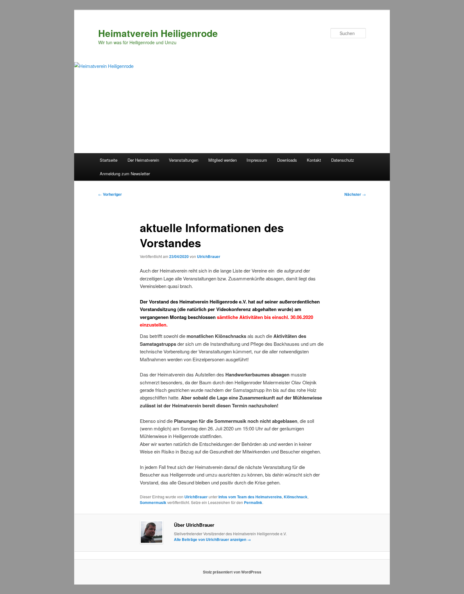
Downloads (287, 160)
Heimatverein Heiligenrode (158, 33)
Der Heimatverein (143, 160)
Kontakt (314, 160)
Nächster (355, 194)
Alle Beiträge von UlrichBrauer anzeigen (212, 539)
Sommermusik (153, 502)
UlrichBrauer (208, 256)
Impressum (257, 160)
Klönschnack (295, 497)
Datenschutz (342, 160)
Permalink (253, 502)
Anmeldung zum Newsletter (125, 174)
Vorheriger (110, 194)
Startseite (108, 160)
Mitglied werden (222, 160)
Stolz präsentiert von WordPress (232, 572)
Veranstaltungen (183, 160)
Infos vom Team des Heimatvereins (250, 497)
